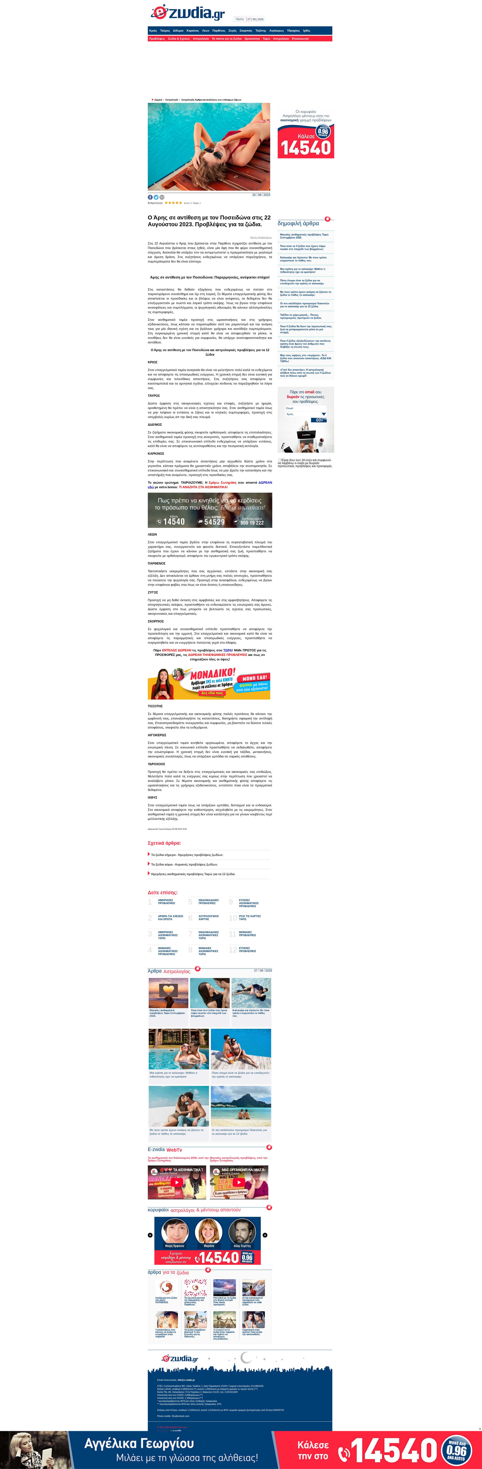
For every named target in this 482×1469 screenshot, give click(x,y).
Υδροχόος (293, 30)
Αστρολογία (201, 38)
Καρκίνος (193, 30)
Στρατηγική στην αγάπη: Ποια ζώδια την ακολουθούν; (252, 1332)
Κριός (153, 30)
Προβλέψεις (157, 38)
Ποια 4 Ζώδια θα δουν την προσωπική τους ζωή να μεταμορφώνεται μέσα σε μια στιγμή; (306, 329)
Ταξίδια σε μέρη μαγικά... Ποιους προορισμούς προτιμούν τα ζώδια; (300, 316)
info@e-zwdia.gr (186, 1380)
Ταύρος (165, 30)
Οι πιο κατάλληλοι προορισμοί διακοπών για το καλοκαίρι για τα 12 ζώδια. (239, 1131)
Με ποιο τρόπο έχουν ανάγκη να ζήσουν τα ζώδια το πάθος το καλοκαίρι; (177, 1131)
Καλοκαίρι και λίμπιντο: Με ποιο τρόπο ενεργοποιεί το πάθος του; (251, 1013)
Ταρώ (266, 38)
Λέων (205, 30)
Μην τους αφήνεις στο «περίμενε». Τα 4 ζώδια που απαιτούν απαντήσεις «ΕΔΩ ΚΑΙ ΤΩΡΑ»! (305, 358)
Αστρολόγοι (281, 38)
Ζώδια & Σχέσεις (179, 38)
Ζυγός (233, 30)
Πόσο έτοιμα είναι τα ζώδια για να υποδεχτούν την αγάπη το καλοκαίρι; (240, 1074)
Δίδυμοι (178, 30)
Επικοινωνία (300, 38)
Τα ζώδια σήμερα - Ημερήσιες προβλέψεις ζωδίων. (187, 855)
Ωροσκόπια (252, 38)
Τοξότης (260, 30)
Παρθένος (218, 30)
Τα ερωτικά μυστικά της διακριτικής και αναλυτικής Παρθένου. (194, 1301)
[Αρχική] (188, 12)
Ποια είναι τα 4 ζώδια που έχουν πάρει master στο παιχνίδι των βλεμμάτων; (209, 1013)
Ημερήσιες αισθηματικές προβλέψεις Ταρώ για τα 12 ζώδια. (193, 874)
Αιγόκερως (276, 30)
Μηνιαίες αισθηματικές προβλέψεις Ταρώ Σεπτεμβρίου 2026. (167, 1013)
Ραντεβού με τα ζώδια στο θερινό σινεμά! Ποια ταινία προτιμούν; (224, 1301)
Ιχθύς (306, 30)
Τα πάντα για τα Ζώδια (227, 38)
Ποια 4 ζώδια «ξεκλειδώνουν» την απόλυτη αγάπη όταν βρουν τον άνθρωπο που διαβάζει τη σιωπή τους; (305, 343)
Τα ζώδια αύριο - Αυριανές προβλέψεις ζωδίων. (184, 864)
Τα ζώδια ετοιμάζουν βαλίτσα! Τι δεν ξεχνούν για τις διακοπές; (194, 1333)
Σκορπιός (246, 30)
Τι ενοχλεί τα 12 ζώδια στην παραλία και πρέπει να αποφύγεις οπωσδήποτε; (223, 1334)
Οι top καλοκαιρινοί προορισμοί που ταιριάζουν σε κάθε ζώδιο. (252, 1301)
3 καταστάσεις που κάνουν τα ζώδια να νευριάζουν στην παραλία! (165, 1333)
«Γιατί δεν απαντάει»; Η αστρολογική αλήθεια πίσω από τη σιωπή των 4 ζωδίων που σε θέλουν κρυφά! (305, 372)
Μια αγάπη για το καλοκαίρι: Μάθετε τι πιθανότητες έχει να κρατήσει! (173, 1074)
